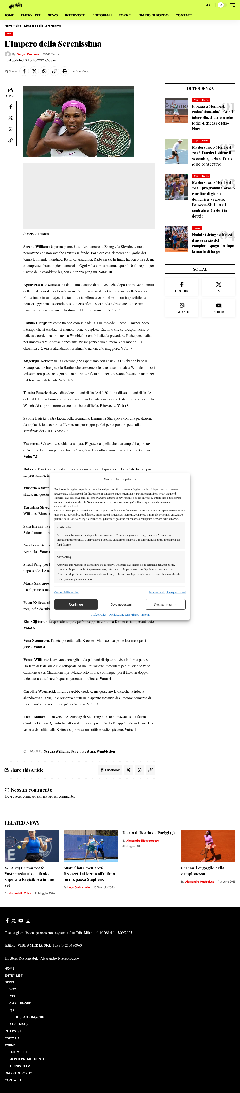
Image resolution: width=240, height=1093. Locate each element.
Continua (76, 604)
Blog (18, 25)
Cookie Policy (98, 614)
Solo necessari (121, 604)
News (205, 99)
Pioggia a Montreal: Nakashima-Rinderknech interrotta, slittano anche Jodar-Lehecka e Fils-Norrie (213, 117)
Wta (9, 33)
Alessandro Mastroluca (199, 881)
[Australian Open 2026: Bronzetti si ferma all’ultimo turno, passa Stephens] (91, 846)
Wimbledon (106, 751)
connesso (29, 796)
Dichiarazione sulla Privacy (124, 614)
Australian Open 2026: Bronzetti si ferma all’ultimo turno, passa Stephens (89, 873)
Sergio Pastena (28, 54)
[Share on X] (34, 71)
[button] (200, 5)
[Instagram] (182, 308)
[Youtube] (218, 308)
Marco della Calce (20, 893)
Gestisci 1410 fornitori (66, 592)
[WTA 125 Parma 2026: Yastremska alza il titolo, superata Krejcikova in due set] (32, 846)
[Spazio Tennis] (16, 4)
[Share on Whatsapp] (44, 71)
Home (9, 25)
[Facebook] (182, 287)
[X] (218, 287)
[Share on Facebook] (24, 71)
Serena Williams (56, 751)
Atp (196, 99)
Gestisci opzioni (165, 604)
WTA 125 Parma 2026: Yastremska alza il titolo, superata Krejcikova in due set (29, 876)
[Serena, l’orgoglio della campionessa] (208, 846)
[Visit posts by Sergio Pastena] (8, 54)
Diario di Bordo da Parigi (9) (148, 832)
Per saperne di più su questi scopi (167, 592)
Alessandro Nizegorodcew (142, 840)
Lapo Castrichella (79, 887)
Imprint (145, 614)
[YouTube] (21, 921)
